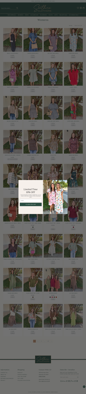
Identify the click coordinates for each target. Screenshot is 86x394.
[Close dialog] (66, 181)
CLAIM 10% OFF (31, 204)
